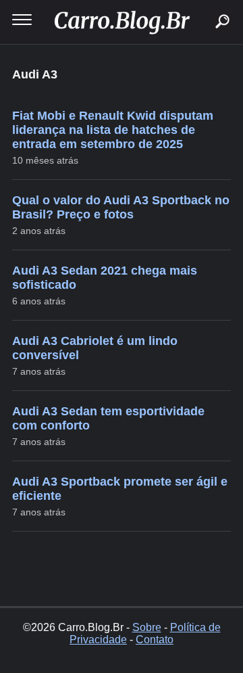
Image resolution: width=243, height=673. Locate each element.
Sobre (146, 627)
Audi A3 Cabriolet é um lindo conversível (95, 348)
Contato (154, 639)
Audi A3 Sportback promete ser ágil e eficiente (119, 489)
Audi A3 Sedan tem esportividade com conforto (108, 418)
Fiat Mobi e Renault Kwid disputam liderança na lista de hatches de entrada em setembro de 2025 (112, 130)
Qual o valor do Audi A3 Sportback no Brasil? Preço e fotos (121, 207)
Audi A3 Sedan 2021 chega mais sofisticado (104, 278)
